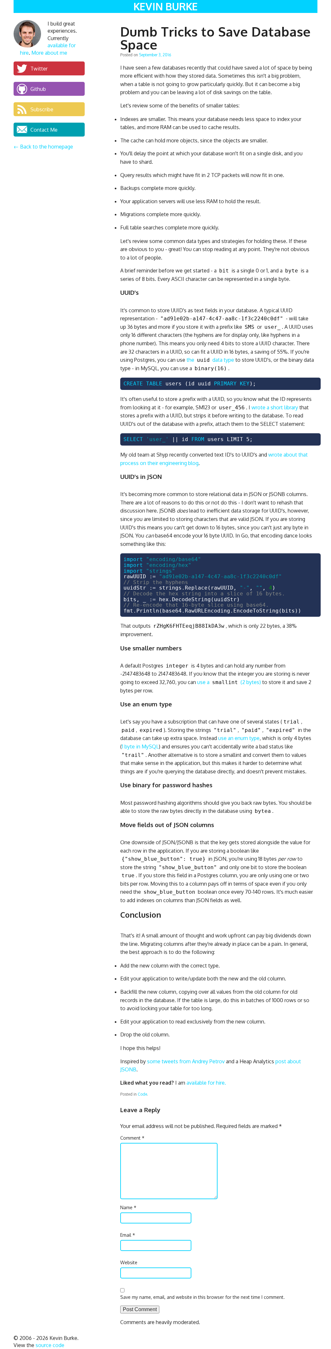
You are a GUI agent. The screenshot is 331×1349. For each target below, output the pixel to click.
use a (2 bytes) (229, 682)
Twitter (39, 68)
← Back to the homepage (43, 146)
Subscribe (41, 109)
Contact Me (44, 129)
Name (128, 1207)
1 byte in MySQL (140, 746)
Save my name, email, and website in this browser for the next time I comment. (202, 1297)
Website (128, 1262)
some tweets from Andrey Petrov (186, 1061)
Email (127, 1235)
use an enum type (239, 738)
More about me (49, 53)
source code (50, 1345)
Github (38, 88)
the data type (210, 360)
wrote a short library (274, 407)
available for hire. (206, 1082)
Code (142, 1094)
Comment (132, 1138)
